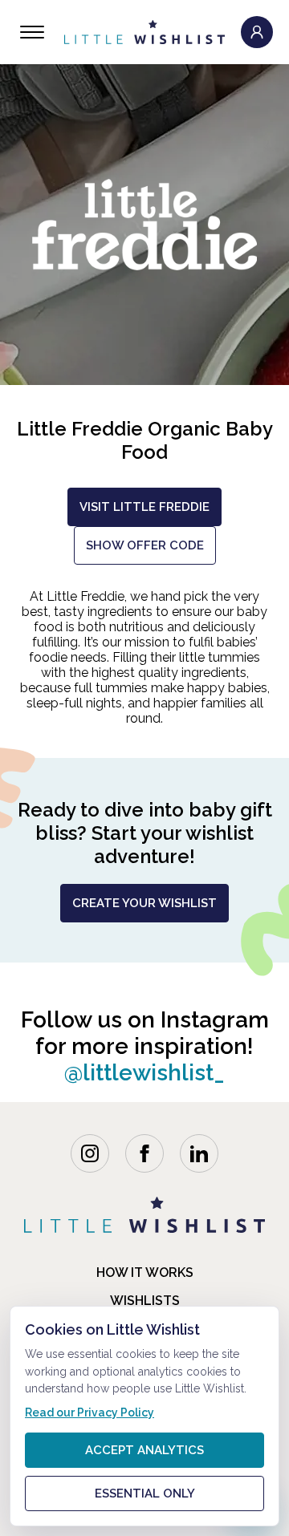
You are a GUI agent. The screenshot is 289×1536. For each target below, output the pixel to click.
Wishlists (145, 1300)
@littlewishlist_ (144, 1073)
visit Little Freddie (144, 507)
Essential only (145, 1493)
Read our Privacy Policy (89, 1412)
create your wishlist (144, 903)
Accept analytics (144, 1450)
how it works (144, 1272)
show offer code (145, 545)
